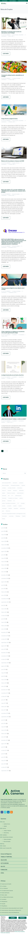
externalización (18, 495)
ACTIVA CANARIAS (6, 34)
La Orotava (4, 886)
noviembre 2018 (4, 656)
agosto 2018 (4, 666)
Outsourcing (6, 832)
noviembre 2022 (4, 578)
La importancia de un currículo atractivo (12, 375)
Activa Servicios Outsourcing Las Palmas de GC (11, 910)
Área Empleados (13, 0)
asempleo (21, 482)
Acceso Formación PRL (7, 848)
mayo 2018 (3, 672)
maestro (20, 505)
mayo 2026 (3, 534)
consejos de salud (11, 487)
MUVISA (10, 508)
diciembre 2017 (4, 689)
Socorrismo (4, 516)
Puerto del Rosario (5, 892)
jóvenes (3, 505)
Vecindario (4, 899)
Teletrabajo (17, 516)
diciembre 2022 (4, 575)
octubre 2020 (4, 615)
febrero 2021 (4, 612)
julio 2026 (3, 527)
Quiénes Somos (7, 823)
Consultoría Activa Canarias (7, 890)
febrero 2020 (4, 625)
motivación (4, 508)
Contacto (4, 845)
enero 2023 (3, 571)
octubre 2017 (4, 696)
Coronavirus (19, 487)
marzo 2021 (4, 608)
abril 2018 (3, 676)
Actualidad (21, 34)
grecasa (3, 500)
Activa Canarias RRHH (6, 482)
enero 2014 (3, 763)
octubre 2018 (4, 659)
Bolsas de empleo (16, 194)
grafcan (21, 498)
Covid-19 (4, 490)
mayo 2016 (3, 726)
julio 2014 (3, 753)
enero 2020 (3, 629)
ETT (12, 495)
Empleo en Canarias (11, 493)
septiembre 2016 (5, 716)
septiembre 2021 (5, 602)
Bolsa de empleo (5, 485)
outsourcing (22, 508)
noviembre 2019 (4, 635)
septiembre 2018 (5, 662)
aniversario (15, 482)
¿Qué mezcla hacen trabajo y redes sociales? (13, 419)
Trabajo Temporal (7, 830)
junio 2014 (3, 757)
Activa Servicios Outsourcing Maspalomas (10, 912)
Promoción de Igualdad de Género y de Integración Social (13, 513)
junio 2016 (3, 723)
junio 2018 (3, 669)
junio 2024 (3, 554)
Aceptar (13, 917)
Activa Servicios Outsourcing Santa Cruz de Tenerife (12, 908)
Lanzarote (9, 505)
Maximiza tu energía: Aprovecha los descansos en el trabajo (11, 32)
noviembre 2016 (4, 713)
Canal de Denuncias (22, 0)
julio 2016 (3, 720)
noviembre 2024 (4, 548)
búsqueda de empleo (15, 485)
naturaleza (16, 508)
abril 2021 (3, 605)
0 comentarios (21, 334)
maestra (14, 505)
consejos (4, 487)
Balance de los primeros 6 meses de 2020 (12, 161)
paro (3, 511)
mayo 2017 (3, 703)
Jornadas (23, 503)
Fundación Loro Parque (13, 498)
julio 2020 (3, 618)
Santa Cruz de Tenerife (6, 884)
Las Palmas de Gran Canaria (7, 897)
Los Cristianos (5, 888)
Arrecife (3, 903)
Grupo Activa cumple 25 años (9, 118)
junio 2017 (3, 699)
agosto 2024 (4, 551)
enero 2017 (3, 710)
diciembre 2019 (4, 632)
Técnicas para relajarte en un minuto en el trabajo (12, 288)
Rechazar (22, 917)
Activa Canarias (15, 34)
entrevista (4, 495)
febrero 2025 (4, 544)
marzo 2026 (4, 541)
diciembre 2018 (4, 652)
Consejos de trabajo (16, 78)
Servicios (4, 828)
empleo (3, 493)
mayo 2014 (3, 760)
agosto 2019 (4, 645)
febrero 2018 (4, 683)
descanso (15, 490)
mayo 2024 (3, 558)
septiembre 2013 (5, 770)
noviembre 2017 (4, 693)
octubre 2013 (4, 767)
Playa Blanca (4, 905)
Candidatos (4, 834)
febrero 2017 (4, 706)
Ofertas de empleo (7, 839)
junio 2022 (3, 588)
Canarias (23, 485)
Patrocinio (8, 511)
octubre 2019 (4, 639)
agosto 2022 (4, 581)
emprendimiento (20, 493)
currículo (9, 490)
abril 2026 (3, 538)
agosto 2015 (4, 743)
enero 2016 (3, 736)
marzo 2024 (4, 561)
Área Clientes (4, 0)
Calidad (5, 826)
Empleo (13, 162)
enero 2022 (3, 595)
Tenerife (23, 516)
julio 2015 (3, 747)
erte (9, 495)
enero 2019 (3, 649)
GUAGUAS (9, 500)
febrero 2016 (4, 733)
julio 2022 (3, 585)
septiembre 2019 (5, 642)
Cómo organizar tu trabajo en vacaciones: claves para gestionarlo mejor (13, 332)
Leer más (6, 53)
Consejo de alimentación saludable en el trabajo (12, 75)
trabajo (3, 518)
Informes (17, 162)
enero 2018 (3, 686)
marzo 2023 (4, 568)
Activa (3, 821)
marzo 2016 (4, 730)
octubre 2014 (4, 750)
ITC (18, 503)
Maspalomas (4, 901)
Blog (3, 843)
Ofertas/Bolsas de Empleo (7, 837)
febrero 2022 (4, 591)
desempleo (21, 490)
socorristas (11, 516)
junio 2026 (3, 531)
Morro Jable (4, 894)
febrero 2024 (4, 565)
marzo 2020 (4, 622)
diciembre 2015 (4, 740)
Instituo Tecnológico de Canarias (8, 503)
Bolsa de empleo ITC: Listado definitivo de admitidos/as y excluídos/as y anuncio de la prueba (13, 191)
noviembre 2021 (4, 598)
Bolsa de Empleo (7, 841)
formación (4, 498)
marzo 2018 (4, 679)
